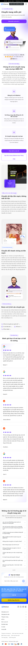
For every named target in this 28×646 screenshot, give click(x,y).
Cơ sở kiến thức (7, 326)
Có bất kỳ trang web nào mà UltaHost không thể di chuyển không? (12, 532)
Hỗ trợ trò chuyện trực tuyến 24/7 (11, 324)
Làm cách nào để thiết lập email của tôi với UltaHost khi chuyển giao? (12, 522)
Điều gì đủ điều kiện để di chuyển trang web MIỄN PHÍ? (12, 537)
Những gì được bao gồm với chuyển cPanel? (12, 541)
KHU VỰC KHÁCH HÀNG (17, 4)
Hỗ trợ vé (18, 326)
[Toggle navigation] (26, 4)
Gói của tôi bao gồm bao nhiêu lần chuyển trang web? (12, 561)
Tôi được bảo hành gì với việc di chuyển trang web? (12, 553)
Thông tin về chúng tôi (6, 633)
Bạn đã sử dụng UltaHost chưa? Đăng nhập (14, 157)
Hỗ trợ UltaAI (6, 329)
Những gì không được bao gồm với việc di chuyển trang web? (12, 548)
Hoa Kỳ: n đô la (11, 1)
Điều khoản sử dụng (5, 635)
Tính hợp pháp (4, 637)
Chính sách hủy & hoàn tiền (18, 633)
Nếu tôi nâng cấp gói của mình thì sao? (11, 544)
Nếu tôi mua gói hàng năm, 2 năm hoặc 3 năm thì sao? (13, 565)
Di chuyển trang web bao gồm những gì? (11, 556)
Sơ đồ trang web (12, 637)
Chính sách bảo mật (15, 635)
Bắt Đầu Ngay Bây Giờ (13, 600)
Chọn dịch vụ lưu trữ (13, 21)
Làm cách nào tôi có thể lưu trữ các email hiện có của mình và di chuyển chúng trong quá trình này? (13, 527)
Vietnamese (20, 1)
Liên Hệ (5, 1)
